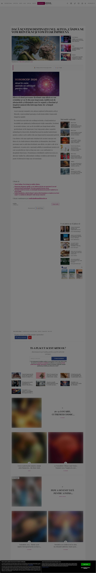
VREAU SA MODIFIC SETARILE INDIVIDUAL (85, 568)
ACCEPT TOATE (85, 564)
